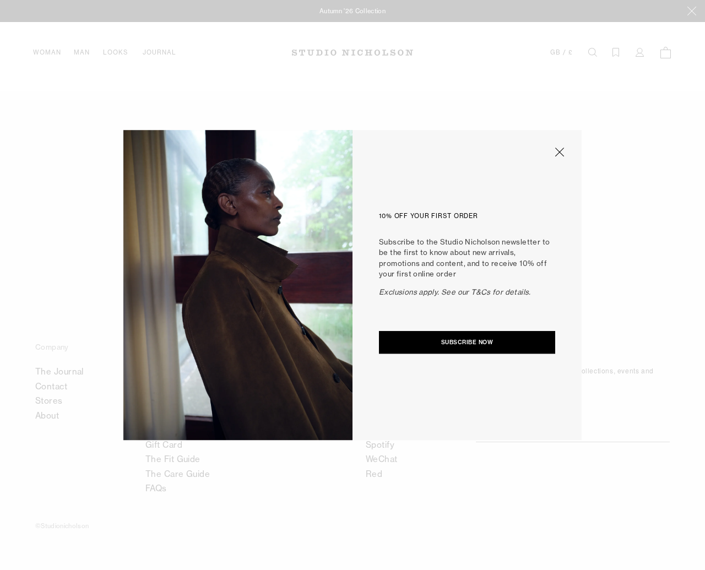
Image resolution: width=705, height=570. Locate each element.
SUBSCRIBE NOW (467, 342)
